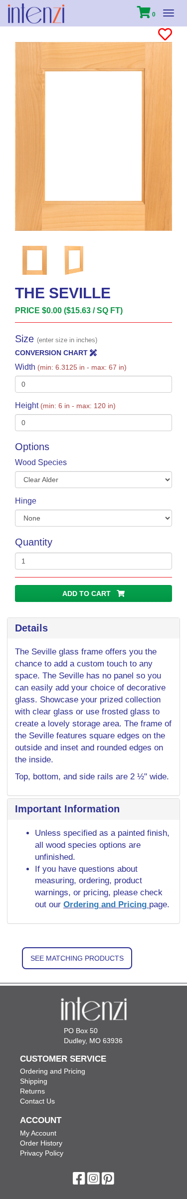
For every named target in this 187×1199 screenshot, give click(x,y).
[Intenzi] (36, 13)
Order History (41, 1143)
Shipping (33, 1081)
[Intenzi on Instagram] (93, 1181)
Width (71, 367)
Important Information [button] (67, 808)
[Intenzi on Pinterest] (108, 1181)
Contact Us (37, 1101)
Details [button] (31, 627)
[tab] (93, 628)
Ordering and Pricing (106, 904)
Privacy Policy (41, 1153)
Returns (32, 1091)
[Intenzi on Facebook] (79, 1181)
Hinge (25, 501)
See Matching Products (77, 958)
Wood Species (41, 462)
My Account (38, 1133)
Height (65, 405)
